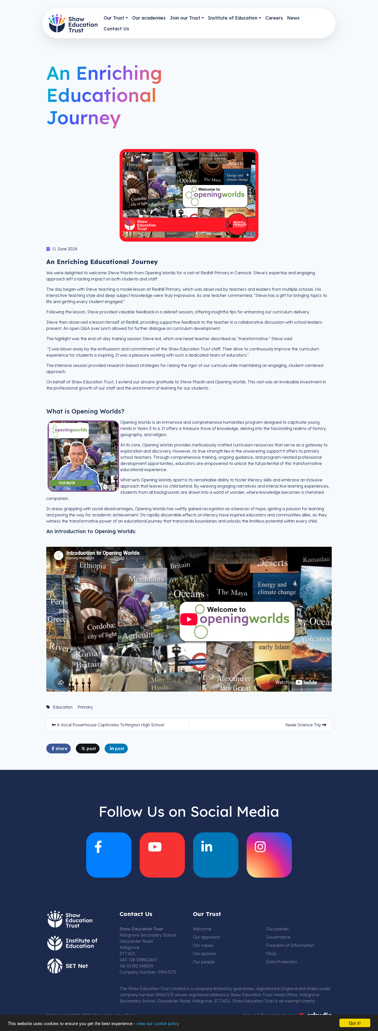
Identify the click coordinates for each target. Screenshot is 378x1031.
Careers (274, 18)
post (90, 748)
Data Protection (281, 961)
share (60, 748)
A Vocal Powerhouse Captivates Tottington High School (110, 724)
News (293, 18)
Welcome (202, 928)
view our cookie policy (158, 1023)
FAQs (271, 953)
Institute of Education (232, 18)
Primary (85, 707)
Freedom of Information (290, 945)
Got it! (355, 1023)
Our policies (277, 928)
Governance (278, 937)
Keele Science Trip (303, 724)
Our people (204, 961)
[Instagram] (269, 855)
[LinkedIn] (215, 855)
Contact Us (116, 28)
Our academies (149, 18)
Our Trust (114, 18)
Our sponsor (205, 953)
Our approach (206, 937)
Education (63, 707)
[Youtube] (162, 855)
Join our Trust (185, 18)
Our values (203, 945)
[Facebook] (108, 855)
